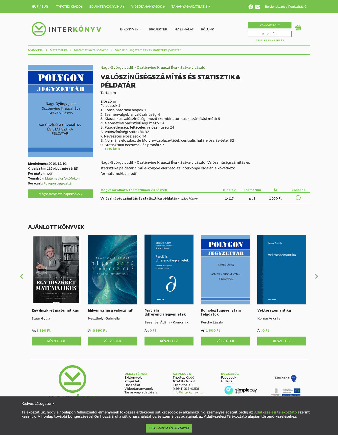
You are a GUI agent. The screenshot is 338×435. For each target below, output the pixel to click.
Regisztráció (297, 6)
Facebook (228, 377)
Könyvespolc (270, 25)
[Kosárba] (298, 197)
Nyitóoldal (35, 50)
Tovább (112, 149)
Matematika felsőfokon (91, 50)
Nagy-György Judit (116, 67)
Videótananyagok (138, 388)
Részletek (56, 341)
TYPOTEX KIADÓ (68, 6)
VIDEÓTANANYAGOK (147, 6)
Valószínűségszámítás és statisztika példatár (147, 50)
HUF (35, 6)
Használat (184, 29)
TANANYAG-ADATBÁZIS (189, 6)
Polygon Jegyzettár (58, 183)
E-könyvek (129, 29)
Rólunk (207, 29)
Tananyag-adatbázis (140, 392)
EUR (45, 6)
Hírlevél (227, 381)
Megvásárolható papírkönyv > (60, 194)
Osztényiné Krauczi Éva (157, 67)
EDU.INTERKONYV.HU (105, 6)
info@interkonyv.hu (187, 392)
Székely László (192, 67)
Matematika (58, 50)
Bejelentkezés (275, 6)
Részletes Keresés (270, 40)
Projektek (158, 29)
